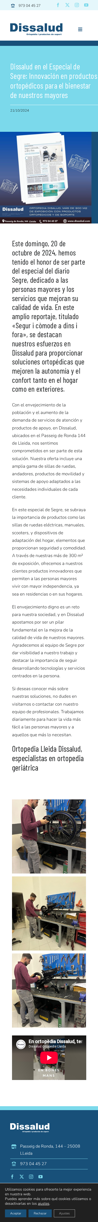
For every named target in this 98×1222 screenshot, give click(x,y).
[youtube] (86, 5)
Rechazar (40, 1213)
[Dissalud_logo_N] (29, 1125)
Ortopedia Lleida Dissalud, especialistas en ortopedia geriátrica (48, 758)
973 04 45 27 (30, 5)
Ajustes (64, 1213)
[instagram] (77, 5)
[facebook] (58, 5)
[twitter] (67, 5)
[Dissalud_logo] (36, 26)
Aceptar (15, 1213)
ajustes (43, 1203)
